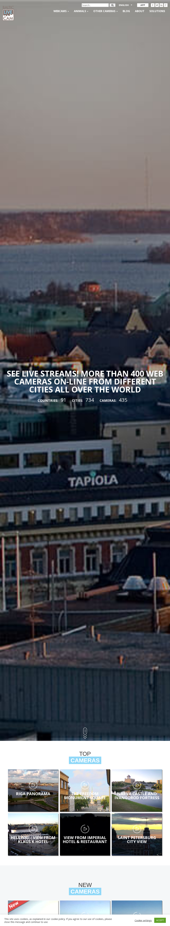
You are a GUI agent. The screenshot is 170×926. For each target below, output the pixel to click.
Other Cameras (104, 11)
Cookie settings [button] (143, 920)
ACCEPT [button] (160, 920)
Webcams (60, 11)
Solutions (157, 11)
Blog (126, 11)
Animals (80, 11)
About (139, 11)
